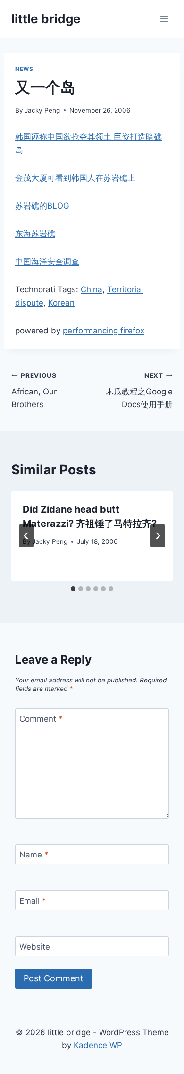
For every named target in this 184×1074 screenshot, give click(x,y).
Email (32, 900)
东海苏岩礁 (35, 233)
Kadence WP (98, 1045)
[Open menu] (164, 18)
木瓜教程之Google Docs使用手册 (139, 391)
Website (34, 947)
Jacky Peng (42, 110)
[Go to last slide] (26, 535)
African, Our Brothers (34, 391)
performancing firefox (103, 330)
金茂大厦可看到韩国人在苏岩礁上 (75, 178)
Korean (61, 302)
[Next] (157, 535)
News (24, 68)
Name (34, 854)
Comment (41, 719)
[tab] (73, 588)
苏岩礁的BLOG (42, 205)
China (91, 289)
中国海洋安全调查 (47, 261)
